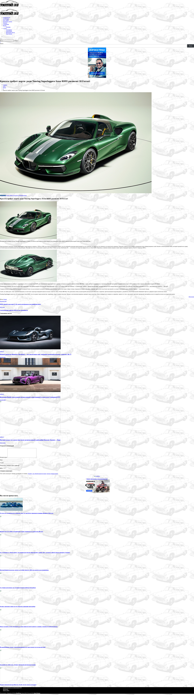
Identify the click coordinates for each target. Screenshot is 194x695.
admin (11, 195)
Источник (191, 296)
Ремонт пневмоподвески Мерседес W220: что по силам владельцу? (18, 684)
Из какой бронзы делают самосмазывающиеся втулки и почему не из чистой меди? (23, 647)
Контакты (5, 689)
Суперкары (6, 24)
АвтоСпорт (6, 18)
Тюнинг (5, 23)
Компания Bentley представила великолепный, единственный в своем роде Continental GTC (30, 397)
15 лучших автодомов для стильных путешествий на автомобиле (18, 587)
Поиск (1, 43)
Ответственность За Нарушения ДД (12, 687)
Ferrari (7, 195)
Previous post (3, 301)
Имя (1, 460)
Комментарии (3, 457)
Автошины (9, 29)
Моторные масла (10, 32)
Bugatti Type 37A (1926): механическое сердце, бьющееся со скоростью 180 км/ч (21, 531)
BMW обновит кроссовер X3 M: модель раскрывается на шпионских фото (20, 304)
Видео (4, 25)
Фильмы (8, 27)
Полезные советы (7, 21)
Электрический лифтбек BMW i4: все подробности (14, 310)
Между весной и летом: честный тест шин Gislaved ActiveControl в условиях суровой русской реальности (28, 626)
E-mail (1, 462)
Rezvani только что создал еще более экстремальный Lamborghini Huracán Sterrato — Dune (30, 440)
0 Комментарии (23, 195)
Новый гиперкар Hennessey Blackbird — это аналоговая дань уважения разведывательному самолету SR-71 (35, 354)
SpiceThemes (37, 693)
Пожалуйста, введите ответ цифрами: (9, 465)
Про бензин (9, 33)
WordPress (18, 693)
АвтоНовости (6, 17)
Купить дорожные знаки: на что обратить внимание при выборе (17, 606)
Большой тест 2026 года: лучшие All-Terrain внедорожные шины (18, 664)
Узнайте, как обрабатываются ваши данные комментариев (43, 473)
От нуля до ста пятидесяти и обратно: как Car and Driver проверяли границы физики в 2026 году (26, 513)
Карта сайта (6, 690)
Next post (2, 307)
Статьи (5, 28)
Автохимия (9, 31)
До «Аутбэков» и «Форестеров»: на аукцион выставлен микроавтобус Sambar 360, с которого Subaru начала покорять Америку (35, 552)
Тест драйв (6, 20)
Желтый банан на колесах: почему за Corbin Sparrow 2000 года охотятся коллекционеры (24, 570)
